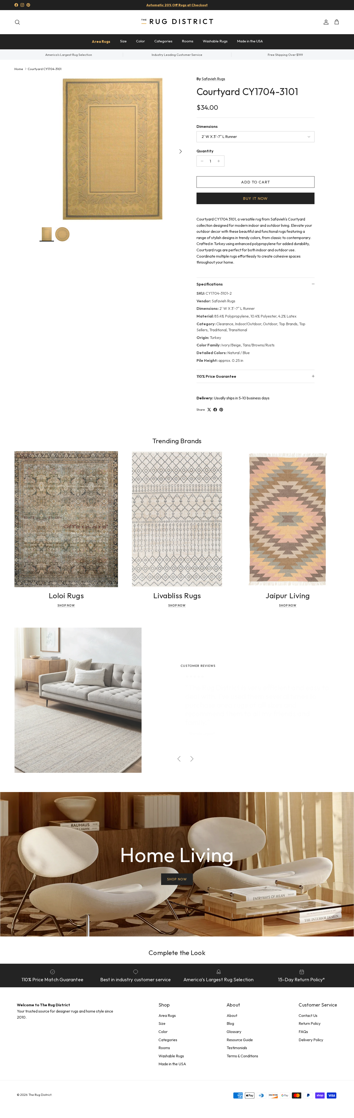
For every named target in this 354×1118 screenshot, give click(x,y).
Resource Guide (240, 1039)
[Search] (17, 22)
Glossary (234, 1031)
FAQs (303, 1031)
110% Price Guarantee (216, 376)
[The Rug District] (177, 22)
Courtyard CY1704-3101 (44, 69)
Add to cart (255, 182)
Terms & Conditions (242, 1055)
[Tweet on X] (209, 409)
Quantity (205, 151)
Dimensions (207, 126)
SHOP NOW (177, 879)
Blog (230, 1023)
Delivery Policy (311, 1039)
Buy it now (255, 198)
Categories (163, 41)
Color (140, 41)
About (232, 1015)
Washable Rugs (215, 41)
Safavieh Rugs (213, 78)
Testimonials (237, 1047)
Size (123, 41)
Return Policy (310, 1023)
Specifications (210, 284)
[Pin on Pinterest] (221, 409)
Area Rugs (101, 41)
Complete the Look (177, 952)
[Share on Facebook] (215, 409)
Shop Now (66, 605)
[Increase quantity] (220, 161)
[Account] (325, 22)
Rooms (187, 41)
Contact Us (308, 1015)
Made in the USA (250, 41)
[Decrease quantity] (201, 161)
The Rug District (40, 1095)
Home (18, 69)
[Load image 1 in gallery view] (112, 149)
